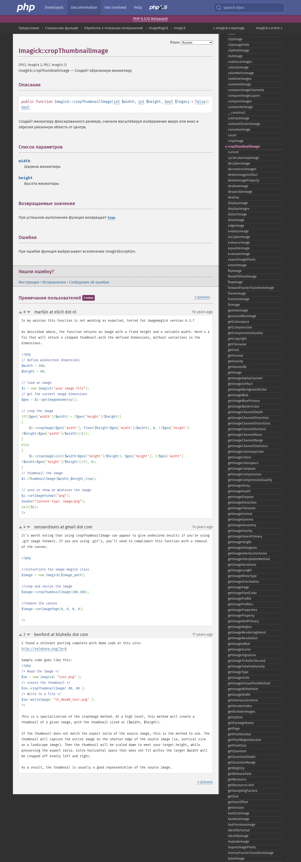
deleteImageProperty (243, 180)
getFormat (235, 356)
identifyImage (238, 836)
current (233, 152)
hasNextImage (239, 819)
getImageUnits (239, 678)
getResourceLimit (241, 785)
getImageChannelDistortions (249, 423)
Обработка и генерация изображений (113, 28)
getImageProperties (242, 610)
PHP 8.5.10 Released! (150, 18)
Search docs (233, 7)
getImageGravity (240, 531)
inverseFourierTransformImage (251, 853)
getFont (233, 350)
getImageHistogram (242, 548)
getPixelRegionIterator (244, 740)
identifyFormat (239, 830)
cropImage (236, 141)
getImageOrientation (243, 582)
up (21, 312)
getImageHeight (239, 542)
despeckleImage (240, 192)
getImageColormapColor (246, 452)
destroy (233, 197)
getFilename (237, 344)
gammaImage (238, 310)
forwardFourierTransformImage (251, 288)
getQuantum (237, 751)
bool (169, 101)
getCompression (240, 327)
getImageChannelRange (245, 440)
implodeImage (238, 842)
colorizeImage (238, 67)
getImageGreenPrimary (245, 536)
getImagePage (238, 587)
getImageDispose (241, 497)
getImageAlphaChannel (245, 378)
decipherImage (239, 164)
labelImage (236, 859)
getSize (233, 796)
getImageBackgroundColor (247, 390)
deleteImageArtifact (243, 175)
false (200, 101)
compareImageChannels (246, 90)
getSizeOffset (238, 802)
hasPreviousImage (241, 825)
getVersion (236, 808)
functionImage (239, 299)
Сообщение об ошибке (89, 282)
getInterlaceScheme (243, 700)
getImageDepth (239, 491)
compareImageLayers (244, 96)
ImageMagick (158, 28)
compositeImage (240, 107)
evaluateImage (239, 254)
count (232, 135)
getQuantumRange (242, 763)
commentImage (239, 84)
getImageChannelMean (245, 435)
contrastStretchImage (244, 124)
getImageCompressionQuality (250, 480)
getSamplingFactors (242, 791)
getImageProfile (239, 599)
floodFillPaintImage (242, 277)
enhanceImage (239, 243)
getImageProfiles (240, 604)
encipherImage (239, 237)
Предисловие (29, 28)
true (111, 218)
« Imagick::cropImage (229, 28)
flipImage (235, 271)
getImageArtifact (240, 384)
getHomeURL (237, 367)
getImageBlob (238, 395)
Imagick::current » (269, 28)
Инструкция (29, 282)
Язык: (175, 42)
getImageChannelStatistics (248, 446)
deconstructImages (242, 169)
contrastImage (239, 118)
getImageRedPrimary (243, 621)
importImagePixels (242, 847)
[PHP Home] (26, 7)
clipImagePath (238, 45)
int (117, 101)
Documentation (84, 7)
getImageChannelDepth (245, 412)
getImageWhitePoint (243, 689)
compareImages (240, 101)
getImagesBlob (239, 644)
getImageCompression (244, 474)
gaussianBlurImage (242, 316)
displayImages (239, 209)
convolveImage (239, 130)
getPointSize (237, 746)
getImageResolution (243, 638)
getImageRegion (240, 627)
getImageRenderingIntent (247, 633)
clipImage (235, 39)
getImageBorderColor (243, 407)
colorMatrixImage (241, 73)
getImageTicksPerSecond (246, 661)
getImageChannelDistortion (248, 418)
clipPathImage (238, 51)
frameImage (237, 293)
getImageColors (239, 457)
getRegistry (236, 768)
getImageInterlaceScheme (247, 553)
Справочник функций (61, 28)
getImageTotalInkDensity (246, 666)
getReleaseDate (240, 774)
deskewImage (238, 186)
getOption (235, 717)
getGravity (235, 361)
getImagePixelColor (242, 593)
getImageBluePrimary (244, 401)
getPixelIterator (239, 734)
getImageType (238, 672)
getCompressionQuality (245, 333)
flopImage (235, 282)
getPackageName (241, 723)
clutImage (235, 56)
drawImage (236, 220)
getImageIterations (242, 565)
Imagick (180, 28)
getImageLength (240, 570)
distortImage (237, 214)
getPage (234, 729)
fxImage (234, 305)
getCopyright (237, 339)
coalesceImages (240, 62)
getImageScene (239, 650)
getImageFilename (242, 508)
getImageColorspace (243, 463)
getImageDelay (239, 486)
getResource (237, 779)
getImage (235, 373)
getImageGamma (240, 520)
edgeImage (236, 226)
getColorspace (238, 322)
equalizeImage (239, 248)
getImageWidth (239, 695)
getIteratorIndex (240, 706)
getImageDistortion (242, 503)
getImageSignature (242, 655)
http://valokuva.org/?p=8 (44, 649)
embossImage (238, 231)
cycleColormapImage (243, 158)
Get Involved (115, 7)
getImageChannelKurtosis (247, 429)
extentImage (237, 265)
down (29, 312)
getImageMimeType (242, 576)
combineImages (240, 79)
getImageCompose (242, 469)
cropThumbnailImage (244, 147)
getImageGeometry (242, 525)
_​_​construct (236, 113)
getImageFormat (240, 514)
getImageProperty (241, 616)
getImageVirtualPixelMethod (249, 683)
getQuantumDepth (241, 757)
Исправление (54, 282)
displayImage (238, 203)
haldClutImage (239, 813)
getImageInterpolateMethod (249, 559)
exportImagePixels (242, 260)
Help (138, 7)
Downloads (54, 7)
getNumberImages (241, 712)
